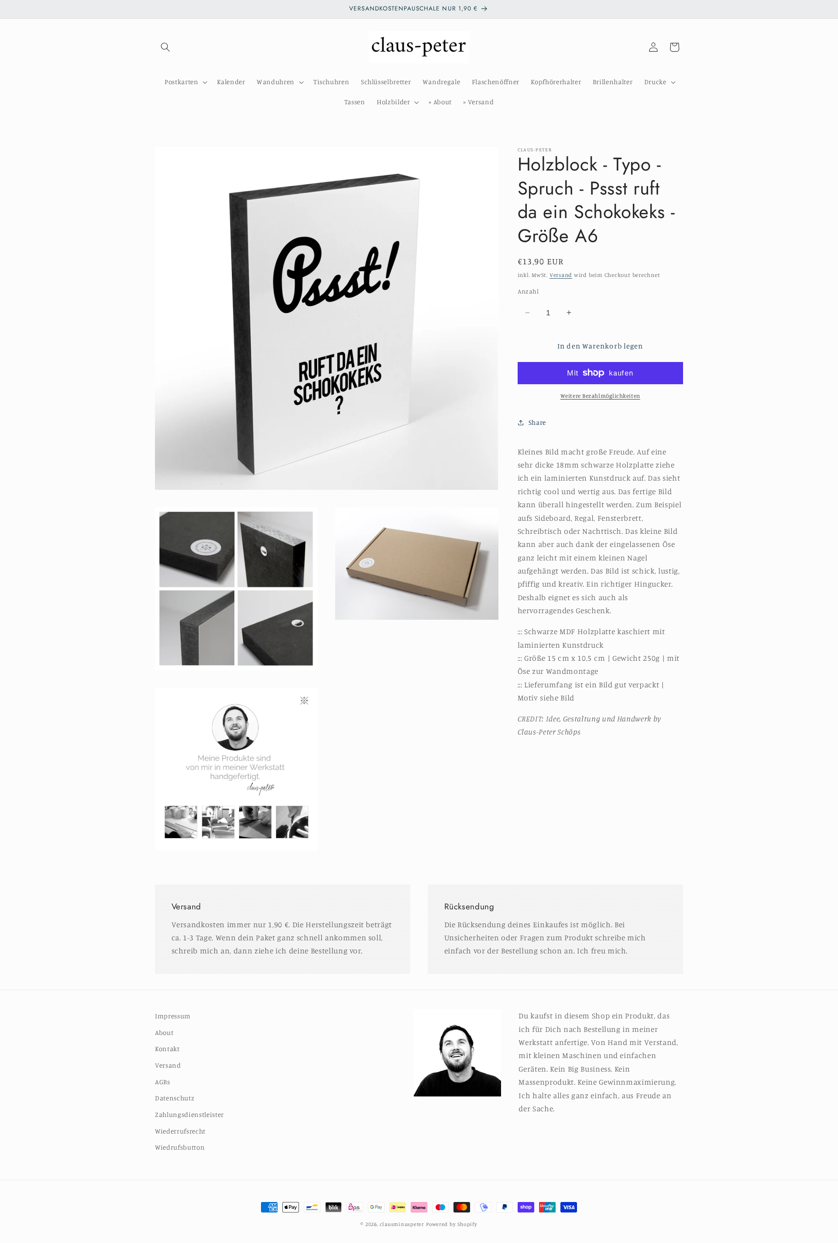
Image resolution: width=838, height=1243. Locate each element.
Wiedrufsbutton (180, 1147)
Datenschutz (174, 1098)
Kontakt (167, 1049)
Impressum (173, 1016)
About (164, 1032)
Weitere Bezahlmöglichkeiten (600, 395)
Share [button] (537, 422)
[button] (165, 47)
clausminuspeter (402, 1224)
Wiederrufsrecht (180, 1131)
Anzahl (528, 291)
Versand (561, 274)
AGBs (162, 1082)
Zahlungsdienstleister (189, 1114)
